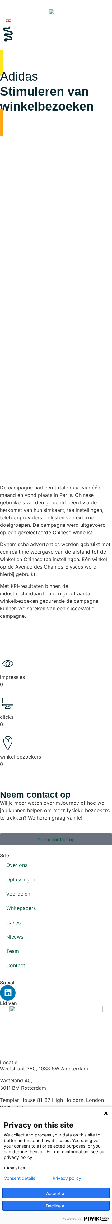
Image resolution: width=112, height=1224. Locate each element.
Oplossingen (20, 879)
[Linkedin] (8, 993)
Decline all (56, 1205)
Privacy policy (67, 1178)
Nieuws (14, 937)
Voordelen (18, 894)
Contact (15, 965)
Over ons (16, 865)
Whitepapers (21, 908)
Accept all (56, 1193)
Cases (13, 922)
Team (12, 951)
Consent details (19, 1178)
